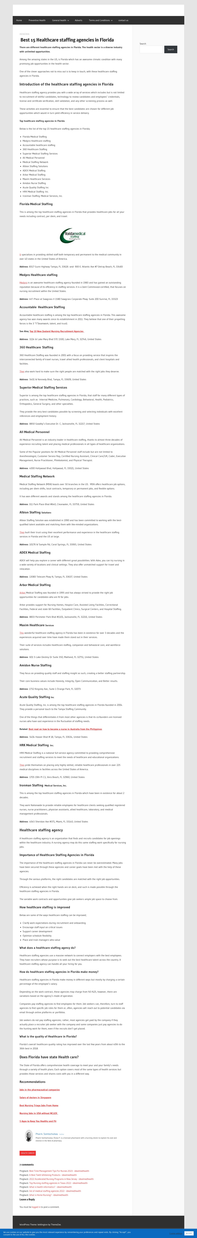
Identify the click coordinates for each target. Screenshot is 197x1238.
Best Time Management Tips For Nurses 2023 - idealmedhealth (59, 1170)
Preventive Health (37, 20)
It (20, 254)
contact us (123, 20)
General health (59, 20)
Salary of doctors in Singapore (35, 1097)
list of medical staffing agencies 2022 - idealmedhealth (55, 1190)
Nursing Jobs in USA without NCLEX (39, 1113)
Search (143, 43)
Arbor (23, 592)
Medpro (23, 282)
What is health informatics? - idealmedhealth (50, 1186)
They (22, 371)
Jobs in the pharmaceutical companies (40, 1089)
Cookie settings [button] (175, 1233)
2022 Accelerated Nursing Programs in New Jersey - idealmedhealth (61, 1179)
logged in (36, 1206)
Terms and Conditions (99, 20)
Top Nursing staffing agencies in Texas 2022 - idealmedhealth (58, 1183)
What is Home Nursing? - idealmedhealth (48, 1195)
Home (19, 20)
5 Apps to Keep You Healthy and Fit (38, 1121)
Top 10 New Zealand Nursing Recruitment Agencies (57, 331)
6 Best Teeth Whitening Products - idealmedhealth (53, 1174)
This (22, 632)
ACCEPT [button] (189, 1233)
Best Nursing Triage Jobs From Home (39, 1105)
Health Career (27, 1153)
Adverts (78, 20)
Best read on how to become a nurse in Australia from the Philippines (65, 729)
